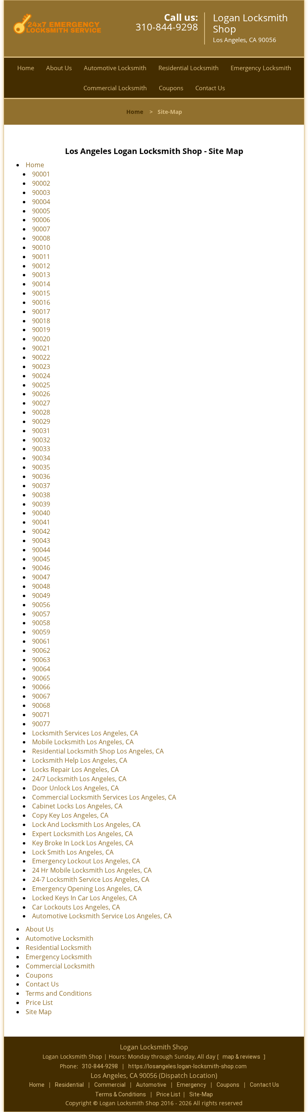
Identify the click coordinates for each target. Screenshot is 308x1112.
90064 (41, 668)
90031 (41, 430)
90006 (41, 219)
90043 (41, 540)
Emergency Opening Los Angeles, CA (87, 888)
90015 (41, 293)
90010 (41, 247)
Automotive (151, 1085)
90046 (41, 567)
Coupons (171, 88)
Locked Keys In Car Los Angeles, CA (84, 897)
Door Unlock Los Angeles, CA (75, 788)
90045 (41, 559)
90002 (41, 183)
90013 (41, 274)
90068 (41, 705)
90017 (41, 311)
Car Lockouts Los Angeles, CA (76, 907)
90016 (41, 302)
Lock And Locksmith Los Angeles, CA (86, 824)
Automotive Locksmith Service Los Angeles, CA (102, 915)
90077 (41, 723)
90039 (41, 504)
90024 (41, 375)
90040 (41, 512)
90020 (41, 338)
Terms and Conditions (59, 993)
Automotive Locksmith (115, 68)
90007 (41, 229)
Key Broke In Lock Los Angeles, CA (82, 843)
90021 (41, 348)
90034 (41, 458)
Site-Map (201, 1094)
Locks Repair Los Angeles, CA (75, 769)
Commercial (110, 1085)
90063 (41, 659)
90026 (41, 393)
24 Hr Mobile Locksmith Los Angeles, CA (92, 870)
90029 (41, 421)
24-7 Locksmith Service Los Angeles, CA (90, 879)
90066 (41, 687)
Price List (39, 1002)
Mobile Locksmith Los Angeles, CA (83, 741)
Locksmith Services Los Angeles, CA (85, 733)
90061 (41, 641)
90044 (41, 549)
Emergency (191, 1085)
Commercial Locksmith (115, 88)
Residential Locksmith (188, 68)
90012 (41, 265)
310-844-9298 (167, 26)
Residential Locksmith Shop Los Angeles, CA (98, 751)
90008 (41, 238)
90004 (41, 201)
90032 (41, 439)
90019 (41, 329)
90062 (41, 650)
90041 (41, 522)
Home (25, 68)
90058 (41, 622)
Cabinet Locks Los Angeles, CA (77, 806)
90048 (41, 586)
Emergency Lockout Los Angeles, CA (86, 861)
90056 (41, 604)
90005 (41, 211)
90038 (41, 494)
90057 (41, 614)
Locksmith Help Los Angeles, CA (79, 760)
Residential (69, 1085)
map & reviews (242, 1056)
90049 (41, 595)
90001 (41, 174)
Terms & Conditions (120, 1094)
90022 (41, 357)
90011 (41, 256)
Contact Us (210, 88)
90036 (41, 476)
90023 (41, 366)
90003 (41, 192)
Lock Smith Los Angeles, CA (72, 852)
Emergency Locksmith (261, 68)
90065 (41, 678)
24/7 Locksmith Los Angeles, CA (79, 778)
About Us (59, 68)
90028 (41, 412)
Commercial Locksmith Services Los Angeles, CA (104, 797)
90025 (41, 385)
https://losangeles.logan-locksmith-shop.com (187, 1066)
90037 (41, 485)
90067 (41, 696)
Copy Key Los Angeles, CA (70, 815)
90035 (41, 467)
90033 (41, 448)
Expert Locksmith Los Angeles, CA (82, 833)
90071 (41, 714)
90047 (41, 577)
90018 (41, 320)
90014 (41, 284)
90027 (41, 403)
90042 (41, 531)
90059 (41, 632)
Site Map (39, 1011)
